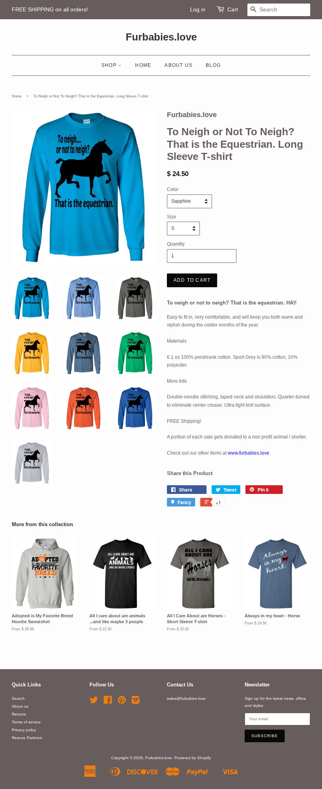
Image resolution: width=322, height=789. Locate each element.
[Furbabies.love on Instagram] (135, 702)
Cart (232, 9)
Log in (197, 9)
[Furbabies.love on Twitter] (94, 702)
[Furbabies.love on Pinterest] (121, 702)
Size (171, 217)
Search (18, 698)
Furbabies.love (161, 37)
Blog (213, 65)
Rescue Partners (27, 738)
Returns (19, 714)
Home (143, 65)
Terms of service (26, 722)
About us (178, 65)
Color (173, 189)
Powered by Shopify (192, 758)
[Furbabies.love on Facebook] (107, 702)
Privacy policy (24, 730)
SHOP (109, 65)
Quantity (176, 244)
